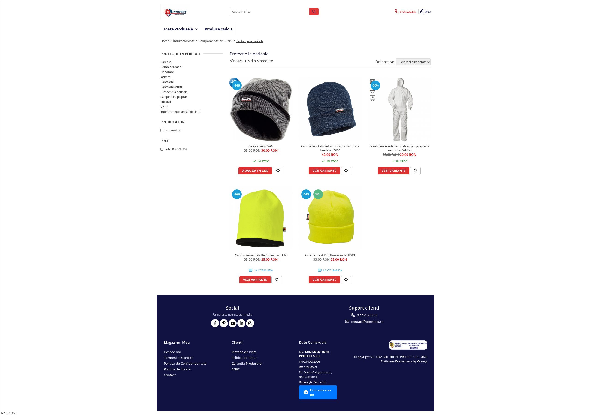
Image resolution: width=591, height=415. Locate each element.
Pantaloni (167, 82)
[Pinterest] (224, 323)
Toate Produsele (178, 29)
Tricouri (165, 102)
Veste (164, 107)
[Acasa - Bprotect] (183, 11)
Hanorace (167, 72)
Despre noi (172, 352)
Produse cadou (218, 29)
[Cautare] (314, 11)
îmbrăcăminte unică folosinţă (180, 112)
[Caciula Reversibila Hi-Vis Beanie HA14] (261, 218)
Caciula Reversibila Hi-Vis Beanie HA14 (261, 255)
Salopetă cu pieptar (173, 97)
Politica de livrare (177, 369)
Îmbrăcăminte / (185, 41)
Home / (166, 41)
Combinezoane (170, 67)
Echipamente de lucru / (217, 41)
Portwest (171, 130)
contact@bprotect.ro (366, 321)
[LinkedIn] (241, 323)
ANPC (236, 369)
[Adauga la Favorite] (278, 170)
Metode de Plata (244, 352)
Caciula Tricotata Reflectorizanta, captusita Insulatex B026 (330, 148)
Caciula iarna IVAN (260, 146)
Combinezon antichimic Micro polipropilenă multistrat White (399, 148)
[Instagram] (250, 323)
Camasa (165, 62)
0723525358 (367, 315)
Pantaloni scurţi (171, 87)
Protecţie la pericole (173, 92)
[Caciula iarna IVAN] (261, 109)
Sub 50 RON (173, 149)
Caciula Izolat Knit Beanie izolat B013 (330, 255)
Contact (170, 375)
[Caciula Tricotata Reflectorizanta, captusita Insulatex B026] (330, 109)
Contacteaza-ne (320, 392)
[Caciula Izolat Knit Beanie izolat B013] (330, 218)
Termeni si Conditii (178, 357)
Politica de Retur (244, 357)
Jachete (165, 77)
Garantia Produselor (247, 363)
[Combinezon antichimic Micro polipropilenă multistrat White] (399, 109)
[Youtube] (233, 323)
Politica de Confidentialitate (185, 363)
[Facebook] (215, 323)
